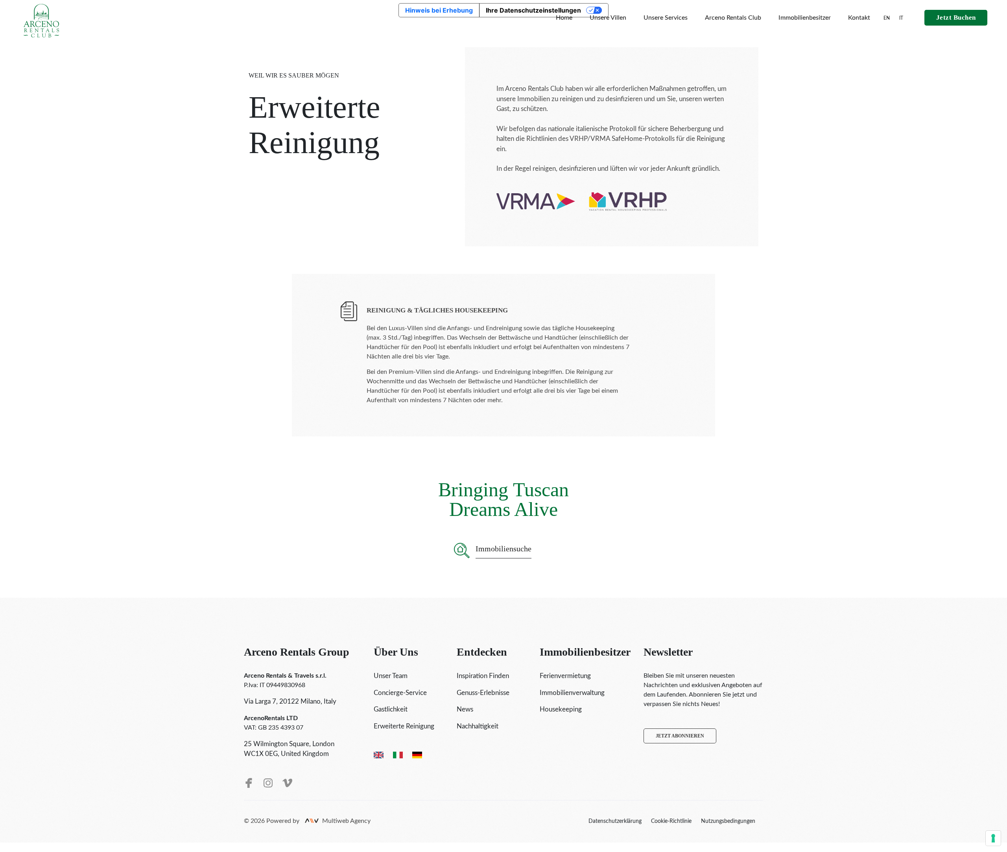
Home (564, 18)
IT (901, 18)
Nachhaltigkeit (477, 726)
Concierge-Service (400, 692)
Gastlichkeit (391, 709)
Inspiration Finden (483, 676)
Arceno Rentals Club (733, 18)
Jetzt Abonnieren (680, 736)
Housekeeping (561, 709)
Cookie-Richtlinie (671, 821)
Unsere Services (666, 18)
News (465, 709)
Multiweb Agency (346, 821)
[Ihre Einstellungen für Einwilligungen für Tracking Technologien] (993, 838)
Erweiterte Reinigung (404, 726)
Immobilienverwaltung (572, 692)
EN (886, 18)
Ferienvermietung (565, 676)
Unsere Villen (608, 18)
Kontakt (859, 18)
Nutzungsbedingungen (728, 821)
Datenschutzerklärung (615, 821)
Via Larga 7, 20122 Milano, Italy (290, 701)
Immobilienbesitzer (804, 18)
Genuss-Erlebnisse (483, 692)
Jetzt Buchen (956, 17)
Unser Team (391, 676)
